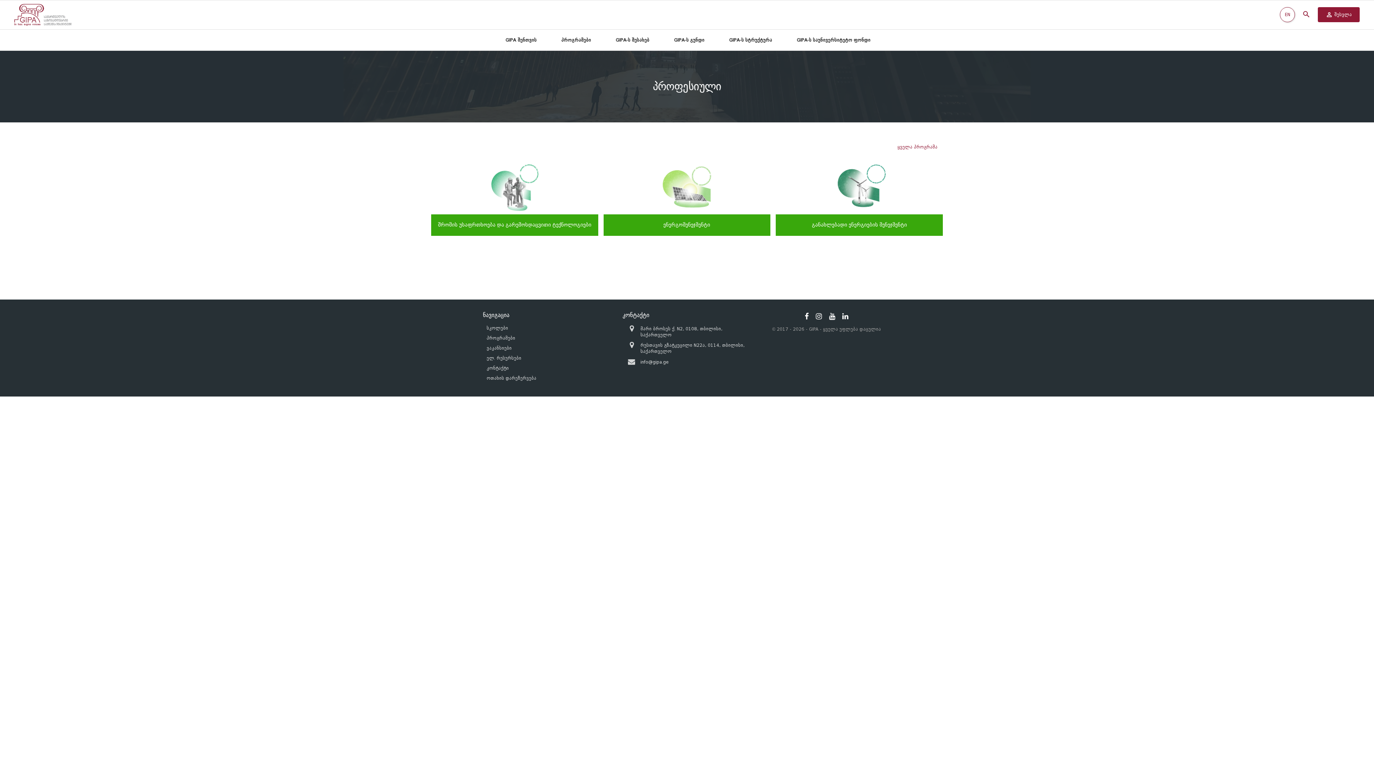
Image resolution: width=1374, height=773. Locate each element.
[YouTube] (832, 316)
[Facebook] (807, 316)
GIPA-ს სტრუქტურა (750, 40)
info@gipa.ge (654, 362)
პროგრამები (576, 40)
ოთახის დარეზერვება (511, 378)
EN (1287, 14)
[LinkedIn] (845, 316)
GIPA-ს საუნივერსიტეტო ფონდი (834, 40)
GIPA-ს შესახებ (632, 40)
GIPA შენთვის (521, 40)
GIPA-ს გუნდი (689, 40)
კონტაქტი (498, 368)
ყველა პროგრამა (917, 147)
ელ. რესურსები (504, 358)
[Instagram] (819, 316)
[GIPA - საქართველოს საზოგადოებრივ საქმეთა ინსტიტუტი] (43, 15)
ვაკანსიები (499, 348)
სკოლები (497, 328)
